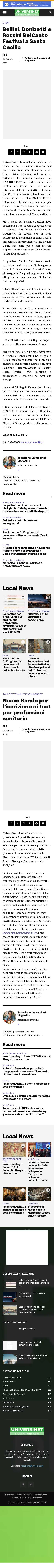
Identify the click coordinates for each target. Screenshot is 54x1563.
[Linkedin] (30, 152)
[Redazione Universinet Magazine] (9, 464)
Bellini (16, 477)
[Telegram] (36, 152)
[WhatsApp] (24, 152)
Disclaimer (9, 1495)
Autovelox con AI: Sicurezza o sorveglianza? (38, 617)
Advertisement (41, 1495)
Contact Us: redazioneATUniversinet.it (27, 1498)
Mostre (6, 545)
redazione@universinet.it (32, 1465)
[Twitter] (17, 152)
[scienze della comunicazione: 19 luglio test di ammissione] (10, 1359)
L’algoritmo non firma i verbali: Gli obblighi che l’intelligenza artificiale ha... (34, 1283)
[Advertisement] (27, 1247)
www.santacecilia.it (32, 442)
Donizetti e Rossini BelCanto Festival (22, 480)
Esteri (5, 530)
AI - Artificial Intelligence (13, 502)
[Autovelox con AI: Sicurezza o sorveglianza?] (39, 601)
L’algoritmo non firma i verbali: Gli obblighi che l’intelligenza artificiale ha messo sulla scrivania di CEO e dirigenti (25, 508)
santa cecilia (10, 483)
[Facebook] (11, 152)
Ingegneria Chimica (27, 1329)
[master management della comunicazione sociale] (10, 1345)
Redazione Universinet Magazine (37, 59)
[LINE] (43, 152)
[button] (4, 12)
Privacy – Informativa (24, 1495)
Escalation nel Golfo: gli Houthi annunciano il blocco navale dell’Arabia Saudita (25, 535)
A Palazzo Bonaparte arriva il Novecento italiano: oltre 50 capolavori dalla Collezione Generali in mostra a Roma (26, 551)
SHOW (6, 23)
